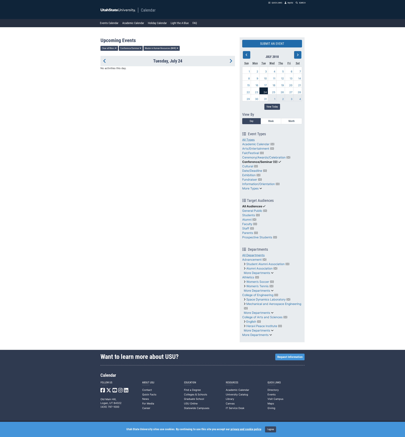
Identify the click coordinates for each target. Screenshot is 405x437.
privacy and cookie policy (246, 429)
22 (248, 92)
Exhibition (249, 175)
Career (146, 408)
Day (251, 121)
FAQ (195, 23)
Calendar (148, 10)
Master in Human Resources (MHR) (161, 48)
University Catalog (237, 394)
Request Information (289, 357)
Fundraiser (249, 179)
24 (265, 92)
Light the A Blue (180, 23)
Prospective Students (257, 237)
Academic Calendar (133, 23)
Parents (247, 233)
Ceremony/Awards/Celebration (264, 157)
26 (282, 92)
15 (248, 85)
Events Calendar (109, 23)
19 (282, 85)
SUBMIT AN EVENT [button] (272, 44)
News (145, 398)
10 (265, 78)
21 (299, 85)
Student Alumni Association (265, 264)
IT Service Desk (235, 408)
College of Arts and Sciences (262, 317)
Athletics (248, 277)
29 (248, 99)
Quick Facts (149, 394)
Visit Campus (275, 398)
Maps (271, 403)
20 (290, 85)
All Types (248, 140)
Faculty (247, 224)
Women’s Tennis (257, 286)
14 (299, 78)
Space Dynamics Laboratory (266, 299)
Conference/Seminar (130, 48)
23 (256, 92)
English (251, 321)
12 (282, 78)
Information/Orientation (258, 184)
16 (256, 85)
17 (265, 85)
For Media (148, 403)
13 (291, 78)
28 (299, 92)
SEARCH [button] (302, 3)
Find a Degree (192, 389)
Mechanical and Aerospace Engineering (273, 304)
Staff (245, 228)
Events (272, 394)
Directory (273, 389)
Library (230, 398)
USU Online (191, 403)
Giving (271, 408)
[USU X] (108, 391)
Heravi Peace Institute (261, 326)
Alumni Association (259, 268)
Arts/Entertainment (255, 148)
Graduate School (194, 398)
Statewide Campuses (196, 408)
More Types (250, 188)
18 (274, 85)
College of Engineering (257, 295)
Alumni (247, 219)
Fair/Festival (250, 153)
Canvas (230, 403)
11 (274, 78)
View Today (272, 106)
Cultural (247, 166)
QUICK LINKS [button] (277, 3)
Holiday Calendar (157, 23)
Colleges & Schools (195, 394)
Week (271, 121)
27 (290, 92)
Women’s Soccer (257, 282)
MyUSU (290, 3)
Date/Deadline (252, 171)
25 (273, 92)
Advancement (252, 259)
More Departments (257, 273)
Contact (147, 389)
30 (256, 99)
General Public (252, 211)
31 (265, 99)
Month (291, 121)
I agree (270, 429)
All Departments (253, 255)
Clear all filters (108, 48)
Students (248, 215)
